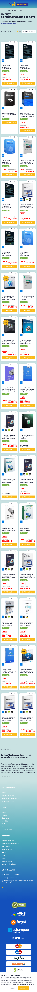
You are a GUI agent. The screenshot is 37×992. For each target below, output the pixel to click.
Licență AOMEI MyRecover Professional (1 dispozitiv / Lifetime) (8, 163)
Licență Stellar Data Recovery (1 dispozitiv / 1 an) (9, 114)
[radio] (20, 31)
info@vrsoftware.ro (10, 878)
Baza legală (6, 846)
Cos (3, 827)
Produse (4, 815)
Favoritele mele (7, 830)
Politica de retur (7, 849)
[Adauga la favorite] (11, 42)
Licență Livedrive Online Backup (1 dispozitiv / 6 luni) (7, 623)
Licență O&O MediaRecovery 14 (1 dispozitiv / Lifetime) (8, 528)
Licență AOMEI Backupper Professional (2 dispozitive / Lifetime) (27, 68)
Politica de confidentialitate (11, 798)
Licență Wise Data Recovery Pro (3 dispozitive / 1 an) (25, 342)
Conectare (5, 818)
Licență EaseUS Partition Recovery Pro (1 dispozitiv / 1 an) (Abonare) (9, 672)
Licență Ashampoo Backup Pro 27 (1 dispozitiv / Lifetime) (8, 298)
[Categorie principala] (1, 11)
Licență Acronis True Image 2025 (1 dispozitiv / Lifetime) (8, 437)
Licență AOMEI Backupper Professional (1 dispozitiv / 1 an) (7, 207)
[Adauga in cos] (9, 83)
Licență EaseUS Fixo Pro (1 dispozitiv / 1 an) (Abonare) (27, 437)
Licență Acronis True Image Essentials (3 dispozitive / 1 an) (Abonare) (26, 719)
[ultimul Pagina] (27, 35)
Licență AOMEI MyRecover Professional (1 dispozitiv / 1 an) (25, 255)
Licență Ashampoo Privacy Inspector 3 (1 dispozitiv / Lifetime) (26, 671)
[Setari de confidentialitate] (6, 888)
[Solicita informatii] (9, 122)
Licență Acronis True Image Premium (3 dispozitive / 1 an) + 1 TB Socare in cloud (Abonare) (27, 577)
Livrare (4, 858)
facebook (3, 888)
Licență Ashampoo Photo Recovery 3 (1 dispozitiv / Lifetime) (8, 342)
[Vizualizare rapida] (15, 42)
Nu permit (13, 988)
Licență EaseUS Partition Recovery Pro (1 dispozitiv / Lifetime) (27, 389)
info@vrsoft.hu (9, 801)
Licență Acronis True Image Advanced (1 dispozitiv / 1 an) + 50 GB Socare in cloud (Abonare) (26, 208)
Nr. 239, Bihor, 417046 (11, 875)
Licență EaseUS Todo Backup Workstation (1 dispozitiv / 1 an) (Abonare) (9, 482)
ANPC (4, 852)
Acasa (4, 792)
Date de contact (7, 861)
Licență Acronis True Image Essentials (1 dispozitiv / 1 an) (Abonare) (8, 719)
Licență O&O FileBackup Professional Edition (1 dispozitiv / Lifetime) (9, 389)
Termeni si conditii (8, 795)
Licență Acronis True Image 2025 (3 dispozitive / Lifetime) (8, 576)
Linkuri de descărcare (9, 864)
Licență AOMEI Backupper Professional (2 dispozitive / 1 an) (7, 255)
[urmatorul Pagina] (24, 35)
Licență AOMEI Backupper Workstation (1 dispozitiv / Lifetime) (27, 114)
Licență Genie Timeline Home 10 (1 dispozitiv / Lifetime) (27, 298)
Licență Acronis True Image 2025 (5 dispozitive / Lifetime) (27, 481)
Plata (3, 855)
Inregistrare (5, 821)
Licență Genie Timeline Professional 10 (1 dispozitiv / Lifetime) (27, 162)
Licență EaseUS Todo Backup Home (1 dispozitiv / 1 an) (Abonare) (26, 529)
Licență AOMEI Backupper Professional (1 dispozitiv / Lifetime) (8, 68)
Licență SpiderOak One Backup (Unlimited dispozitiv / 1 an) (27, 623)
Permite (22, 988)
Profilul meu (6, 824)
